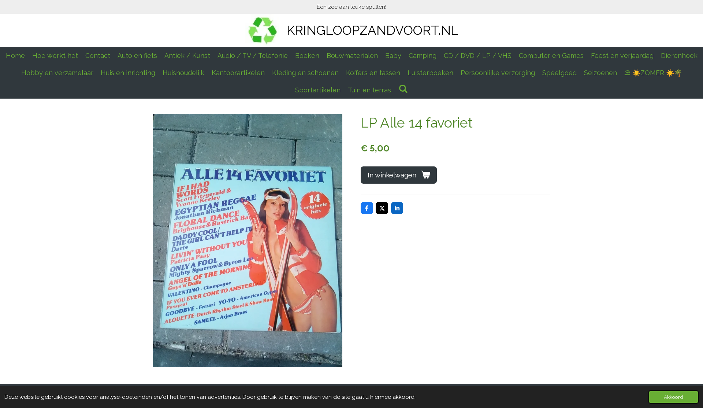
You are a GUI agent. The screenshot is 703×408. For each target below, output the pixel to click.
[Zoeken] (403, 88)
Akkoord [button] (673, 397)
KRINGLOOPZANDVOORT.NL (372, 30)
